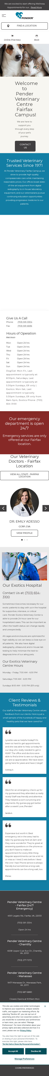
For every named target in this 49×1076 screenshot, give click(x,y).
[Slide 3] (27, 539)
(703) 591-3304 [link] (24, 923)
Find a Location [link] (27, 25)
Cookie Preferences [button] (24, 1068)
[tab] (11, 337)
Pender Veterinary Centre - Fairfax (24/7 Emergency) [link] (24, 905)
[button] (4, 15)
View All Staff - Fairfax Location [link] (24, 475)
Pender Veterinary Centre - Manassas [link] (24, 974)
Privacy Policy (25, 1030)
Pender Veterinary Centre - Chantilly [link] (24, 943)
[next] (45, 508)
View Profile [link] (24, 533)
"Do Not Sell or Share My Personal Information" (21, 1044)
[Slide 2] (24, 539)
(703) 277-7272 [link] (24, 960)
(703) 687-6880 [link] (24, 992)
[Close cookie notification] (45, 1006)
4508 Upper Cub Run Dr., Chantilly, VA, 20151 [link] (24, 952)
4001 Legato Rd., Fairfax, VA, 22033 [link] (25, 916)
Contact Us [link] (25, 146)
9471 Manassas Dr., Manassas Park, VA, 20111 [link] (24, 984)
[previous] (3, 508)
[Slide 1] (22, 539)
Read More (36, 7)
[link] (24, 15)
